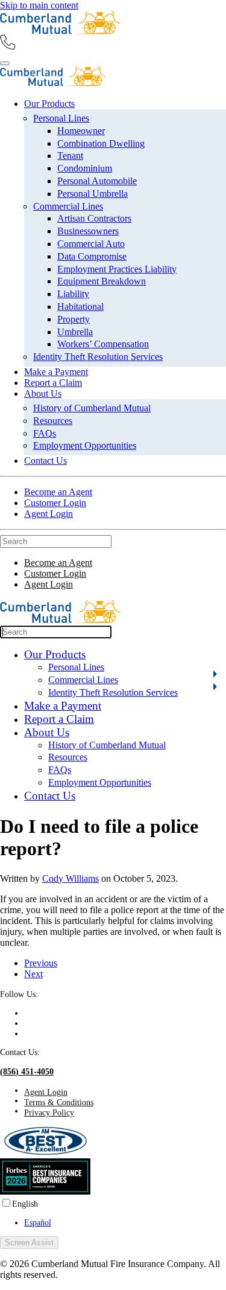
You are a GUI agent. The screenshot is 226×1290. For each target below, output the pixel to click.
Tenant (70, 155)
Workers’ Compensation (103, 344)
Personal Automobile (97, 181)
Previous (40, 963)
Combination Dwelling (101, 143)
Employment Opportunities (84, 445)
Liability (73, 294)
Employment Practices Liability (117, 269)
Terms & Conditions (58, 1102)
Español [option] (37, 1222)
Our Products (49, 103)
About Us (42, 393)
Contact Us (45, 460)
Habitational (80, 306)
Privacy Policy (49, 1112)
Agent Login (48, 514)
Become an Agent (58, 492)
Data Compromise (92, 256)
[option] (125, 1223)
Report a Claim (53, 382)
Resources (52, 421)
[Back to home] (60, 31)
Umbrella (75, 332)
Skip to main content (39, 5)
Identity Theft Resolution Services (98, 356)
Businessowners (88, 231)
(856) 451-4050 (27, 1071)
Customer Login (55, 503)
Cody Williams (70, 878)
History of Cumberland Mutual (92, 408)
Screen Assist (29, 1242)
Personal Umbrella (92, 193)
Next (33, 974)
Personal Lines (61, 118)
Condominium (84, 168)
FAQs (44, 433)
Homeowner (81, 131)
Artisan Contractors (94, 218)
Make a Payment (56, 372)
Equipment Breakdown (101, 281)
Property (73, 319)
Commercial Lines (68, 206)
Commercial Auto (91, 244)
